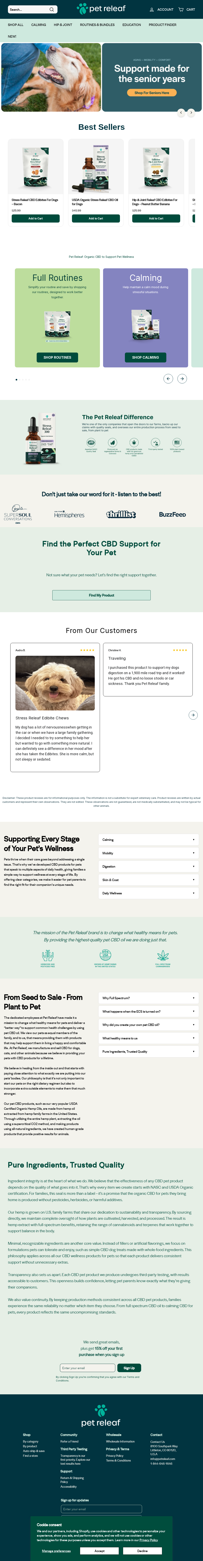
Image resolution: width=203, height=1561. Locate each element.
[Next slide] (182, 379)
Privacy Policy (149, 1540)
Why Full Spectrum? (116, 998)
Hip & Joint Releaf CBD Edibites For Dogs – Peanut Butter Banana (154, 202)
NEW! (12, 36)
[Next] (191, 113)
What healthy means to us (119, 1038)
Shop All (15, 24)
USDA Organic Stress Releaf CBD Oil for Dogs (95, 202)
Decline (142, 1551)
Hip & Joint (63, 24)
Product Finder (162, 24)
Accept (99, 1551)
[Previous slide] (168, 379)
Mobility (107, 853)
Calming (38, 24)
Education (132, 24)
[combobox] (32, 9)
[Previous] (181, 113)
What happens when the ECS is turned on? (131, 1011)
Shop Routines (57, 357)
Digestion (108, 866)
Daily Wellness (112, 893)
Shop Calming (145, 357)
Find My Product (101, 595)
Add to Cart (36, 218)
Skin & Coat (110, 880)
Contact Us (157, 1442)
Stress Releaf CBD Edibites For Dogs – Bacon (35, 202)
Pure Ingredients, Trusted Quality (124, 1051)
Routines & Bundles (97, 24)
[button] (16, 379)
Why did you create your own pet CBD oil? (131, 1024)
